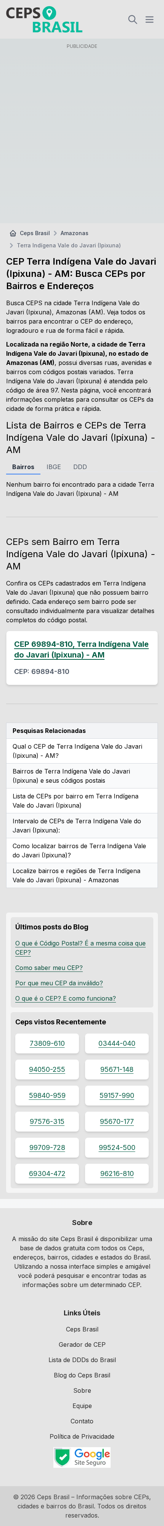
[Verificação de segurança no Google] (82, 1457)
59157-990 (117, 1095)
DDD (80, 467)
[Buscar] (132, 19)
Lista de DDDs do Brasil (82, 1360)
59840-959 (47, 1095)
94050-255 (47, 1069)
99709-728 (47, 1147)
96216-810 (117, 1173)
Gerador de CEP (82, 1344)
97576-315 (47, 1121)
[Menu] (149, 19)
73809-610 (47, 1043)
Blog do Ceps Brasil (82, 1375)
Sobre (82, 1390)
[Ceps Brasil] (44, 19)
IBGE (54, 467)
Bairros (23, 467)
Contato (82, 1421)
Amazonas (74, 233)
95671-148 (116, 1069)
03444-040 (116, 1043)
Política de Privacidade (82, 1436)
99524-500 (117, 1147)
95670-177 (117, 1121)
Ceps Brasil (35, 233)
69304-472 (47, 1173)
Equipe (82, 1406)
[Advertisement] (82, 134)
